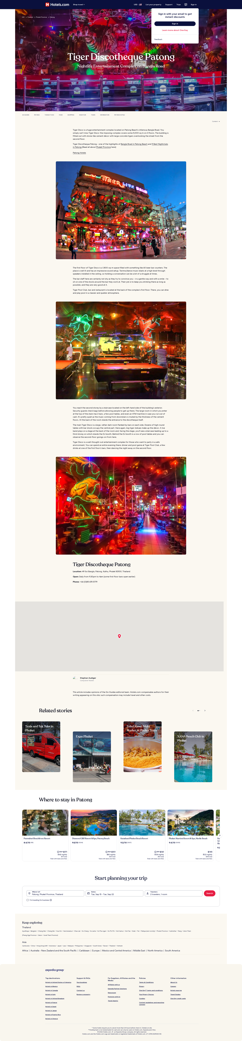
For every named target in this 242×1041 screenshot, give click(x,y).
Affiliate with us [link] (114, 985)
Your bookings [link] (82, 982)
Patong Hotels (119, 115)
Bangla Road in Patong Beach (134, 144)
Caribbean (84, 950)
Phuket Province (41, 17)
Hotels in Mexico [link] (51, 986)
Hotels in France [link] (51, 1002)
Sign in (194, 4)
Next (203, 710)
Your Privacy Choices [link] (146, 994)
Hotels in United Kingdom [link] (54, 998)
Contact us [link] (81, 990)
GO (23, 17)
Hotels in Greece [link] (51, 1019)
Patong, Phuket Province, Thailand (47, 894)
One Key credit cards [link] (178, 998)
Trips (178, 4)
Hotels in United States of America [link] (58, 982)
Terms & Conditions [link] (146, 982)
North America (155, 950)
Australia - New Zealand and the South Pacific (54, 950)
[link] (175, 39)
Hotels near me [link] (176, 990)
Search (209, 893)
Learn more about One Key (175, 30)
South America (172, 950)
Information (104, 115)
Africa (25, 950)
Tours (93, 115)
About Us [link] (173, 982)
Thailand (30, 17)
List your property (153, 4)
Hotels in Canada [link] (51, 990)
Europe (96, 950)
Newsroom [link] (112, 993)
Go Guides (25, 115)
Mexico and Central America (116, 950)
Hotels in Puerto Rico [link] (53, 1015)
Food (61, 115)
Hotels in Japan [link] (51, 1010)
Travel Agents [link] (113, 1001)
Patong (52, 17)
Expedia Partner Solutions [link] (117, 989)
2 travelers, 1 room (158, 894)
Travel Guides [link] (175, 994)
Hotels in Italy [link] (50, 994)
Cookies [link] (142, 998)
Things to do (49, 115)
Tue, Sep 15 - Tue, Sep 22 (102, 894)
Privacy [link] (141, 986)
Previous (193, 710)
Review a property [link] (83, 994)
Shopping (71, 115)
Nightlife (82, 115)
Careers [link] (173, 986)
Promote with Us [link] (114, 997)
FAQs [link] (78, 986)
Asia (24, 942)
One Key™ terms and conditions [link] (151, 990)
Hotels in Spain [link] (50, 1006)
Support (168, 4)
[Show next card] (220, 835)
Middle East (139, 950)
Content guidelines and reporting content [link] (151, 1003)
